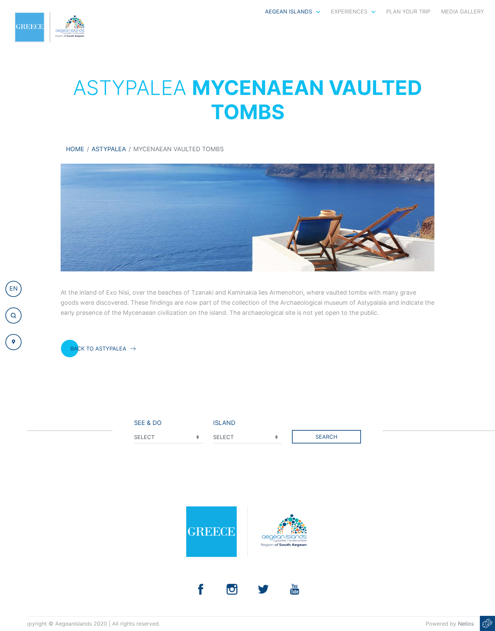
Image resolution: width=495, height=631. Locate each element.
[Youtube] (294, 588)
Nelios (466, 623)
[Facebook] (200, 588)
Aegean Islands (289, 11)
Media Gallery (462, 11)
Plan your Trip (408, 11)
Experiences (350, 11)
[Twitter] (263, 588)
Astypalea (109, 149)
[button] (13, 288)
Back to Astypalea (98, 348)
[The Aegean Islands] (49, 27)
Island (224, 422)
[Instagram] (232, 588)
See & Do (148, 422)
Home (75, 149)
